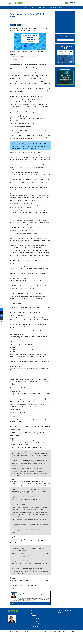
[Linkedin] (74, 2)
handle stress (36, 255)
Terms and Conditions (57, 631)
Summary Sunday (35, 623)
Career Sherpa (18, 3)
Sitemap (50, 631)
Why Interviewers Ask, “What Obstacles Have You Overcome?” (24, 56)
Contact (45, 631)
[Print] (20, 25)
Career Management (36, 618)
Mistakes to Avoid (15, 59)
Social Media (34, 621)
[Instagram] (15, 603)
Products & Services (34, 626)
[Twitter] (72, 2)
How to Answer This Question (18, 58)
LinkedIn (33, 620)
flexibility (30, 207)
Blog (31, 613)
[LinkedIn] (18, 25)
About (31, 610)
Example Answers (15, 61)
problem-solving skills (14, 90)
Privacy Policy (65, 631)
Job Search (34, 615)
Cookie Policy (72, 631)
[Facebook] (71, 2)
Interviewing (34, 616)
